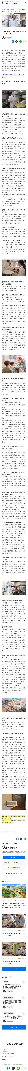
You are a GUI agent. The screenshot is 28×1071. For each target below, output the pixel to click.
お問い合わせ (5, 1051)
